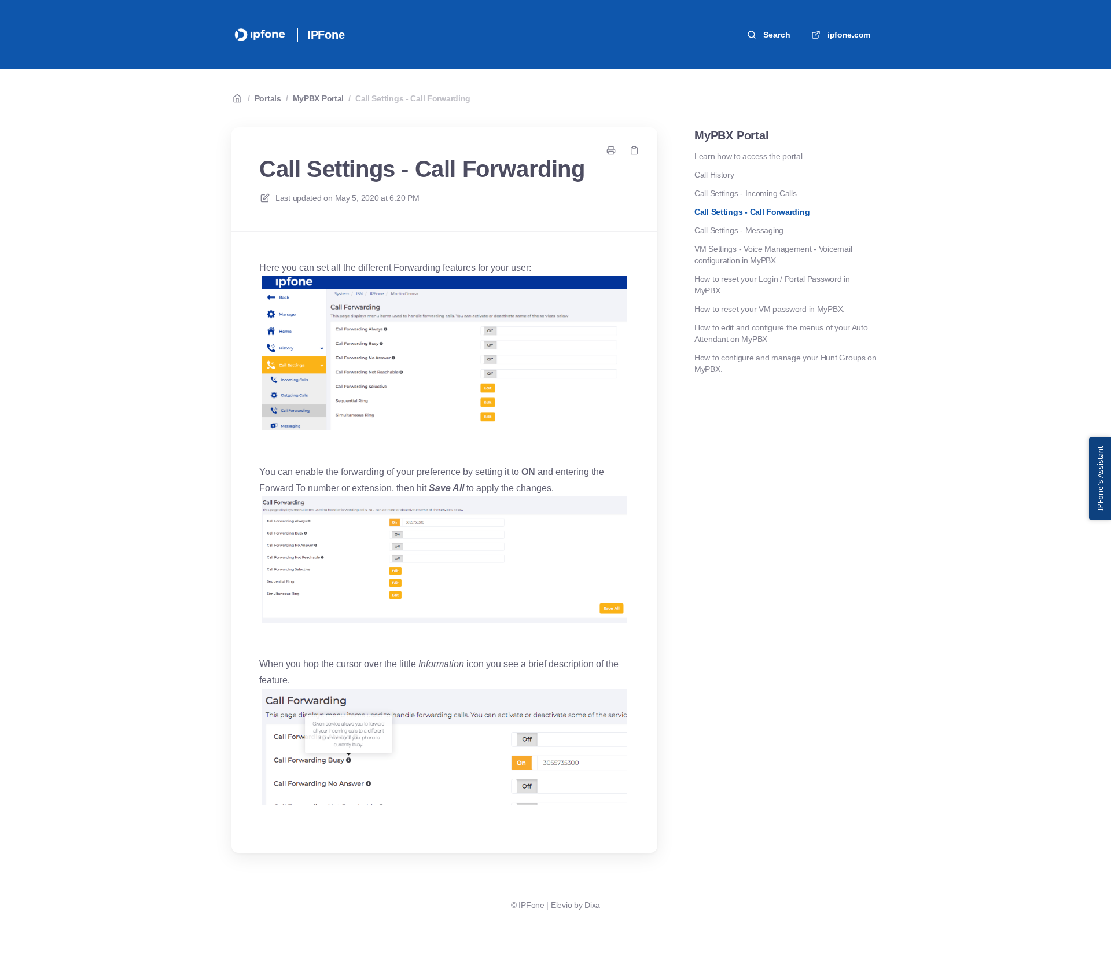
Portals (268, 98)
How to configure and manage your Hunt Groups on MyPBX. (785, 363)
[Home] (260, 35)
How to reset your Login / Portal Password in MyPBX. (772, 284)
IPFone (326, 34)
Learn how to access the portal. (749, 156)
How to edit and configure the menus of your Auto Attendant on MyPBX (781, 333)
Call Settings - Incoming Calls (745, 193)
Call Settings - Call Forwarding (412, 98)
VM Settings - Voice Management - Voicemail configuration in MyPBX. (773, 254)
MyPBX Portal (318, 98)
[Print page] (611, 150)
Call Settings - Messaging (738, 230)
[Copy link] (634, 150)
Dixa (592, 905)
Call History (714, 174)
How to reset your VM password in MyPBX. (769, 309)
